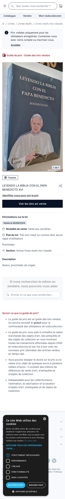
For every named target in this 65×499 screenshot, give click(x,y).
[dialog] (25, 455)
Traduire (12, 177)
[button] (25, 447)
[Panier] (61, 6)
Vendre (27, 15)
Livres (11, 23)
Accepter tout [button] (15, 485)
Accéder (15, 44)
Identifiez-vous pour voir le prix (20, 195)
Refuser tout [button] (36, 485)
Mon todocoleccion (50, 15)
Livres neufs (25, 23)
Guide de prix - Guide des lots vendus (28, 55)
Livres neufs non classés (49, 23)
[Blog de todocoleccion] (54, 460)
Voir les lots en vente (32, 203)
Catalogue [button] (10, 15)
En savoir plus (31, 440)
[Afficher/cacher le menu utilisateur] (4, 6)
